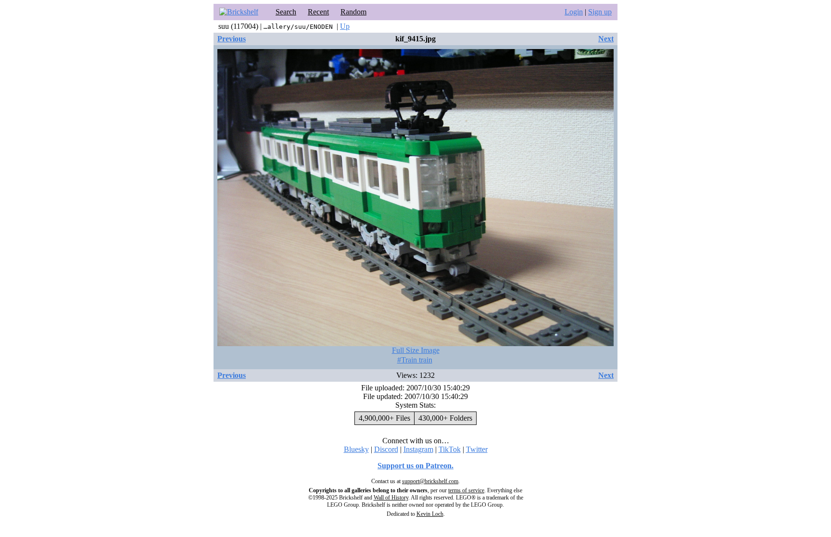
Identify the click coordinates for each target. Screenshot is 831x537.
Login (574, 12)
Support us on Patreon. (415, 466)
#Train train (414, 360)
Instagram (418, 449)
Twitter (477, 449)
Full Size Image (416, 350)
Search (286, 12)
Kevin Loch (429, 514)
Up (345, 26)
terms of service (466, 490)
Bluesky (356, 449)
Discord (386, 449)
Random (353, 12)
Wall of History (391, 497)
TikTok (450, 449)
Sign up (600, 12)
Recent (318, 12)
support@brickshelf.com (430, 481)
